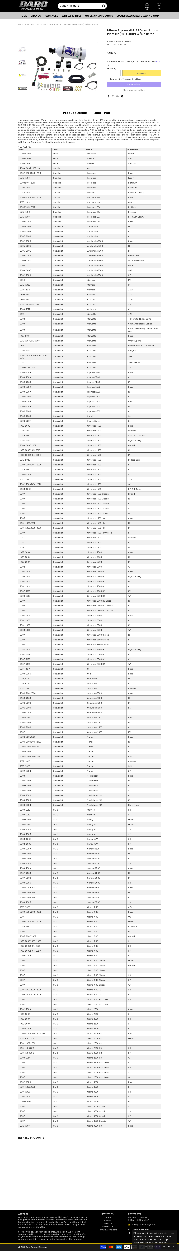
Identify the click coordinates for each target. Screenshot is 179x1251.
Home (21, 24)
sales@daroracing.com (143, 1224)
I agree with (116, 79)
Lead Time (102, 113)
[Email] (117, 96)
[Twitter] (113, 96)
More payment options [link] (134, 90)
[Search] (82, 6)
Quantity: (112, 68)
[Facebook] (108, 96)
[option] (65, 63)
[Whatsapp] (122, 96)
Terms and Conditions (131, 79)
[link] (34, 1193)
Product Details (75, 113)
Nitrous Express (123, 41)
